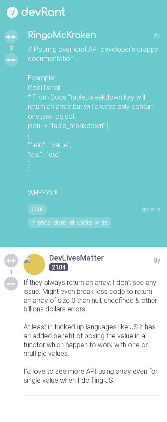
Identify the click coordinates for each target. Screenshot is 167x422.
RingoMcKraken (62, 35)
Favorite (149, 209)
